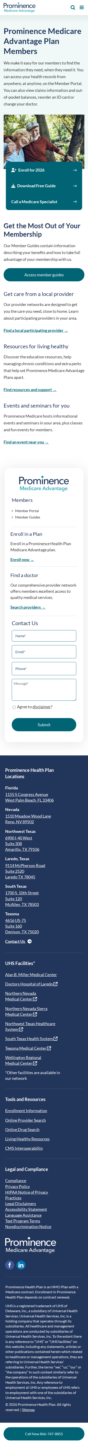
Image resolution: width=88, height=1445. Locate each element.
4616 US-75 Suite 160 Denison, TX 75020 (22, 926)
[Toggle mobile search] (73, 7)
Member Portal (27, 510)
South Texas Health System (29, 1038)
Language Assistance (23, 1215)
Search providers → (28, 607)
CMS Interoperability (24, 1148)
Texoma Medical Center (26, 1048)
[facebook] (9, 1265)
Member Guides (27, 517)
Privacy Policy (17, 1186)
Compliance (15, 1180)
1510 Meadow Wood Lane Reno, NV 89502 (28, 819)
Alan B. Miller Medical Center (31, 974)
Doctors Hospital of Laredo (29, 983)
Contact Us (15, 941)
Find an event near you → (26, 441)
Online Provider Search (25, 1120)
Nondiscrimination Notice (28, 1226)
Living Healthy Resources (27, 1138)
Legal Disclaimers (20, 1203)
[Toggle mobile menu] (82, 7)
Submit (44, 724)
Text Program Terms (22, 1220)
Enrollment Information (26, 1110)
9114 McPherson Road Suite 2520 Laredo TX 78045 (25, 871)
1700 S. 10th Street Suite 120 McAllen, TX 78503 (22, 898)
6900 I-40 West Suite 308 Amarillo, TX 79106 (22, 843)
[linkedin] (20, 1265)
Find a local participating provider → (36, 330)
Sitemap (28, 1409)
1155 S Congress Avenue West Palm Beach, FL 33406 (29, 797)
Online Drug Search (22, 1129)
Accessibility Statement (26, 1209)
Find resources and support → (30, 389)
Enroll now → (22, 559)
